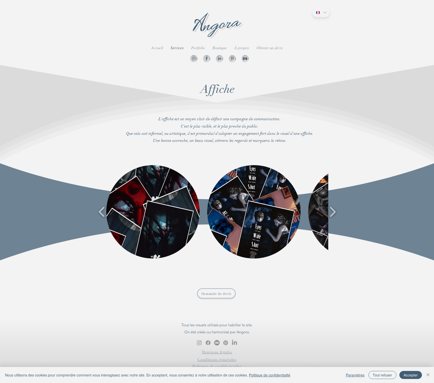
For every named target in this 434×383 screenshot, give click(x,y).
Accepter (411, 374)
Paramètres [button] (355, 374)
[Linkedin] (219, 58)
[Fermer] (428, 375)
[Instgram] (194, 58)
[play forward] (332, 212)
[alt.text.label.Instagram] (199, 343)
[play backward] (101, 212)
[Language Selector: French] (321, 12)
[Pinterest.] (226, 343)
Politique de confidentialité (269, 374)
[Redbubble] (245, 58)
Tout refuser (382, 374)
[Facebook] (206, 58)
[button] (153, 212)
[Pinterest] (232, 58)
